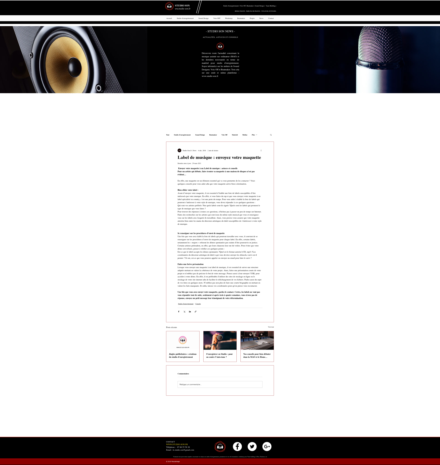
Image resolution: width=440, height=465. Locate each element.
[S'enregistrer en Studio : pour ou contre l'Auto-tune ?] (220, 340)
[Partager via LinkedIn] (190, 311)
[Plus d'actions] (261, 150)
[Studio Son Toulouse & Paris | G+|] (266, 446)
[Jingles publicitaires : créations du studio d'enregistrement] (182, 340)
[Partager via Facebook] (179, 311)
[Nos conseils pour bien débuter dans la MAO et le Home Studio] (257, 340)
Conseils (198, 304)
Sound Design (200, 135)
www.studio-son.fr (210, 76)
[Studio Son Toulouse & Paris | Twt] (252, 446)
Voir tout (271, 327)
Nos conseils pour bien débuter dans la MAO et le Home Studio (257, 355)
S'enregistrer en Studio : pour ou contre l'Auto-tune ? (219, 355)
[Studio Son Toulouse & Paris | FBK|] (237, 446)
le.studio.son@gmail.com (183, 449)
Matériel (235, 135)
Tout (167, 135)
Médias (244, 135)
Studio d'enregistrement (182, 135)
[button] (271, 135)
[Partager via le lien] (195, 311)
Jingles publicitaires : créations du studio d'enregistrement (183, 355)
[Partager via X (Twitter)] (184, 311)
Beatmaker (213, 135)
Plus (253, 135)
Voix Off (224, 135)
